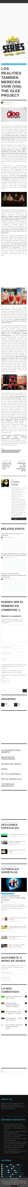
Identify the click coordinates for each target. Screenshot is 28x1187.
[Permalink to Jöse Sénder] (11, 1172)
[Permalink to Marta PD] (11, 1170)
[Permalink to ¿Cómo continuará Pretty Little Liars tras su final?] (14, 884)
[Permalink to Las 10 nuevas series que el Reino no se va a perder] (3, 1025)
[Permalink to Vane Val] (20, 1165)
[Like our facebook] (16, 704)
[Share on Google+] (23, 102)
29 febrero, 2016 (19, 939)
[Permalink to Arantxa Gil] (17, 1170)
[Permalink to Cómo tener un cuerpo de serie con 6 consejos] (4, 937)
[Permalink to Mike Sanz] (4, 1170)
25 (26, 996)
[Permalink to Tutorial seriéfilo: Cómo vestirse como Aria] (4, 918)
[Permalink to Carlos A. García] (14, 1176)
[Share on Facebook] (18, 102)
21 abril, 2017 (15, 579)
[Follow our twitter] (3, 704)
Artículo (5, 64)
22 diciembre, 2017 (22, 844)
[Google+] (13, 1)
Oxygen (12, 450)
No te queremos (11, 774)
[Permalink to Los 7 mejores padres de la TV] (4, 835)
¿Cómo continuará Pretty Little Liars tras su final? (13, 898)
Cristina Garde (8, 102)
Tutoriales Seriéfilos (8, 785)
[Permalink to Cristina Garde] (5, 1165)
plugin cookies (24, 1185)
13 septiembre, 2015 (6, 104)
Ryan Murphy (4, 452)
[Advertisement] (14, 20)
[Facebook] (10, 1)
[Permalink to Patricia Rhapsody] (6, 1174)
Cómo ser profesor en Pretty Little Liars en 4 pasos (17, 945)
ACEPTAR (14, 1185)
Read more (3, 913)
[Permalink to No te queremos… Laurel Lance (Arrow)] (3, 1018)
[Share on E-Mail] (26, 104)
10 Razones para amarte (11, 751)
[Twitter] (22, 1)
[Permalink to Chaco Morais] (17, 1167)
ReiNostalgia (21, 64)
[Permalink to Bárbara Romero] (6, 1168)
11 (26, 1018)
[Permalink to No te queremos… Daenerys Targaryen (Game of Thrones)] (3, 1003)
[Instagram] (16, 1)
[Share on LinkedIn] (23, 104)
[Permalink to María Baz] (4, 1172)
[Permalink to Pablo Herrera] (5, 1176)
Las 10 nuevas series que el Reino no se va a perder (14, 1026)
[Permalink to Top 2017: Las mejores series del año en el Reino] (4, 842)
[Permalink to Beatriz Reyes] (19, 1172)
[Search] (3, 1)
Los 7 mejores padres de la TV (17, 834)
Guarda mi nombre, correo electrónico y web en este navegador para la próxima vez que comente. (13, 666)
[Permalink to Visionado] (9, 1167)
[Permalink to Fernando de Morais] (18, 1174)
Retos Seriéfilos (11, 779)
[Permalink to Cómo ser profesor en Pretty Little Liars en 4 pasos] (4, 945)
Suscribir (5, 978)
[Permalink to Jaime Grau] (13, 1165)
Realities (12, 64)
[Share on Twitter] (20, 102)
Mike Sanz (11, 853)
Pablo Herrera (13, 844)
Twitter (15, 518)
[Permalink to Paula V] (3, 1167)
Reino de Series (13, 836)
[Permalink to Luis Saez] (23, 1176)
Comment (24, 913)
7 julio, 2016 (13, 901)
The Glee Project (14, 452)
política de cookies (20, 1183)
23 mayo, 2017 (15, 557)
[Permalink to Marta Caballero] (16, 1168)
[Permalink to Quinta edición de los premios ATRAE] (4, 851)
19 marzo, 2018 (21, 836)
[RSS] (19, 1)
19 (26, 1011)
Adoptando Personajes (8, 758)
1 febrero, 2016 (19, 948)
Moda (4, 769)
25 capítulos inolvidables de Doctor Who (14, 1126)
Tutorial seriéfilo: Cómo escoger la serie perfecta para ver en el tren (18, 928)
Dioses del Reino (11, 764)
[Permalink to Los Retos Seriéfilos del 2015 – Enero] (3, 996)
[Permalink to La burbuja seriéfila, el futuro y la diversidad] (14, 545)
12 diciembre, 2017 (19, 853)
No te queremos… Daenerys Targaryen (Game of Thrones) (12, 1004)
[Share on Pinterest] (26, 102)
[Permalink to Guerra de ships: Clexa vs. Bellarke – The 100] (3, 1011)
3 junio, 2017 (15, 537)
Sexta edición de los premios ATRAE (13, 1124)
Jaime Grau (6, 901)
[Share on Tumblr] (20, 104)
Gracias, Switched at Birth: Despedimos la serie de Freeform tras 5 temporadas (13, 575)
